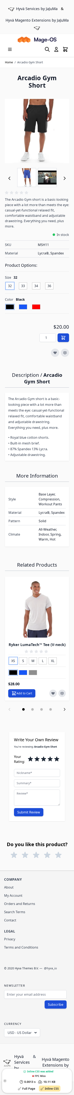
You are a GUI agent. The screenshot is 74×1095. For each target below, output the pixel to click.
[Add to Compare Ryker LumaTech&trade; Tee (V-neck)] (62, 693)
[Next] (64, 178)
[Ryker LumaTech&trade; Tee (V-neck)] (37, 609)
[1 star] (30, 759)
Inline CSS (52, 1088)
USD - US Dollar (20, 1032)
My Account (13, 895)
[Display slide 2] (32, 709)
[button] (17, 192)
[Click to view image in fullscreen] (37, 131)
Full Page (29, 1088)
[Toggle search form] (47, 49)
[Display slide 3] (41, 709)
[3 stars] (43, 759)
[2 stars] (37, 759)
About (9, 887)
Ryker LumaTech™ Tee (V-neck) (37, 644)
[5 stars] (56, 759)
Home (9, 62)
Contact (10, 920)
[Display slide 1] (23, 709)
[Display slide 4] (50, 709)
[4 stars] (50, 759)
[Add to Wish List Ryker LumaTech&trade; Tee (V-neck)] (53, 693)
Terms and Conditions (21, 947)
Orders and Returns (19, 903)
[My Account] (56, 49)
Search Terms (14, 912)
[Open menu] (10, 49)
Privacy (9, 939)
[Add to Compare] (65, 353)
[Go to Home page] (37, 40)
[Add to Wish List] (55, 353)
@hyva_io (50, 968)
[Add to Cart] (63, 337)
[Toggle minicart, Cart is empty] (65, 49)
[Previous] (9, 178)
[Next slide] (64, 709)
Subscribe (55, 1004)
